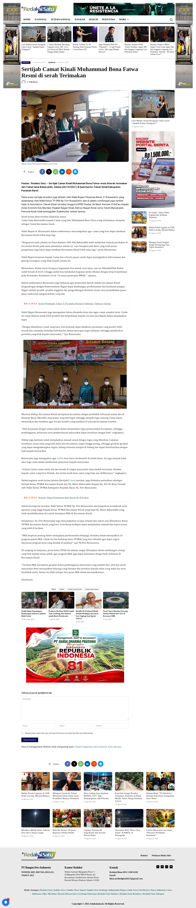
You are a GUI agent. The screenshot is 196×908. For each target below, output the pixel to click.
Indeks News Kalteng (97, 890)
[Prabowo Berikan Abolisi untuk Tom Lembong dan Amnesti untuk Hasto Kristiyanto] (61, 600)
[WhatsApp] (55, 172)
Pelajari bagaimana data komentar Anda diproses (98, 746)
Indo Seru (132, 890)
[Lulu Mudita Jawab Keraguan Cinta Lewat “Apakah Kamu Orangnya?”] (33, 34)
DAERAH (26, 62)
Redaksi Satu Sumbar (108, 894)
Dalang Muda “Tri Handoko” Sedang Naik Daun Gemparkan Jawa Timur (160, 796)
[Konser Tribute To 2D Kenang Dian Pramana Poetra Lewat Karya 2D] (85, 34)
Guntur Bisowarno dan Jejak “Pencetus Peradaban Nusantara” (159, 832)
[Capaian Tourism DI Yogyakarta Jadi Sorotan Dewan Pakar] (98, 818)
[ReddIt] (69, 172)
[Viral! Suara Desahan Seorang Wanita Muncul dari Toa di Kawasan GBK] (116, 600)
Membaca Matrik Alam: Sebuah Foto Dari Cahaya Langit (35, 831)
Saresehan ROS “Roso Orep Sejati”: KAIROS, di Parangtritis (127, 832)
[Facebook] (42, 172)
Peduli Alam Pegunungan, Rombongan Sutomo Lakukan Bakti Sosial (33, 613)
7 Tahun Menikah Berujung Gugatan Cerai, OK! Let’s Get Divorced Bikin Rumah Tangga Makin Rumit (58, 48)
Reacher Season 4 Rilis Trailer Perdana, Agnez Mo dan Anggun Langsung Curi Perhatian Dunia (136, 48)
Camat (60, 458)
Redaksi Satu (46, 890)
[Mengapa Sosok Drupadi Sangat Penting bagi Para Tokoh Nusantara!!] (139, 247)
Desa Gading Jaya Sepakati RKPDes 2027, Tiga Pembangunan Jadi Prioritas (96, 796)
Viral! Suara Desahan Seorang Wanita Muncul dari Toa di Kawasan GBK (115, 613)
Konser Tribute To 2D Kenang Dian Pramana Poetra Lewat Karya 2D (85, 47)
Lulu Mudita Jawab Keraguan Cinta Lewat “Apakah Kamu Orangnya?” (33, 47)
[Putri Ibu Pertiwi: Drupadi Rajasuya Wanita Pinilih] (67, 818)
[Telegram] (75, 172)
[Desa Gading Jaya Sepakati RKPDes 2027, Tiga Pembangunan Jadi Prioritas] (98, 781)
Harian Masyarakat (67, 894)
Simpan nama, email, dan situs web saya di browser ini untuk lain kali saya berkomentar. (59, 733)
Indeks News (60, 890)
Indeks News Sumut (76, 890)
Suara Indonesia (158, 890)
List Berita (144, 890)
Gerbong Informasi (87, 894)
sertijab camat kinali (74, 589)
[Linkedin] (62, 172)
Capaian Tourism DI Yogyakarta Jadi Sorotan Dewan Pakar (95, 832)
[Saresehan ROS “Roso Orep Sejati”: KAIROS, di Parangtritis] (129, 818)
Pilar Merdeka (49, 894)
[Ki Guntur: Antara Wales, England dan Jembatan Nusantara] (139, 217)
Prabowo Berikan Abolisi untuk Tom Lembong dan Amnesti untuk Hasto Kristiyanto (61, 613)
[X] (49, 172)
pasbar (62, 589)
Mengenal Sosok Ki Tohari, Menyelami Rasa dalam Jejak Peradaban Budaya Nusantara (66, 796)
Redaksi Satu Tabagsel (153, 894)
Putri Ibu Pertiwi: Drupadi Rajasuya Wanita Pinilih (64, 831)
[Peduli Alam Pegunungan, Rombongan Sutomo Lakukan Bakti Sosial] (34, 600)
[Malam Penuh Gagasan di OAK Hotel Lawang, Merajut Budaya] (139, 232)
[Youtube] (171, 866)
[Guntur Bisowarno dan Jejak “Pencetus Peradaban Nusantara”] (160, 818)
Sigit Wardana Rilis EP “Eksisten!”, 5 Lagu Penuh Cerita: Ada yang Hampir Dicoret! (109, 48)
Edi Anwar (33, 82)
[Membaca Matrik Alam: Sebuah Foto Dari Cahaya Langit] (35, 818)
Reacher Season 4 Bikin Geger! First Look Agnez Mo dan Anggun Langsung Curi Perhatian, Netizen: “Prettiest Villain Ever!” (162, 49)
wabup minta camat (91, 589)
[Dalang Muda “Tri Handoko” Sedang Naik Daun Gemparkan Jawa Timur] (160, 781)
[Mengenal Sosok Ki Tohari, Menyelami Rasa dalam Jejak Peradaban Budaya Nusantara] (67, 781)
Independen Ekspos (118, 890)
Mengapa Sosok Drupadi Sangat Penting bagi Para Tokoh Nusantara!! (159, 244)
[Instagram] (162, 866)
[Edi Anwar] (24, 82)
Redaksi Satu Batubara (130, 894)
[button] (171, 19)
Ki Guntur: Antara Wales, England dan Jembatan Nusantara (159, 214)
